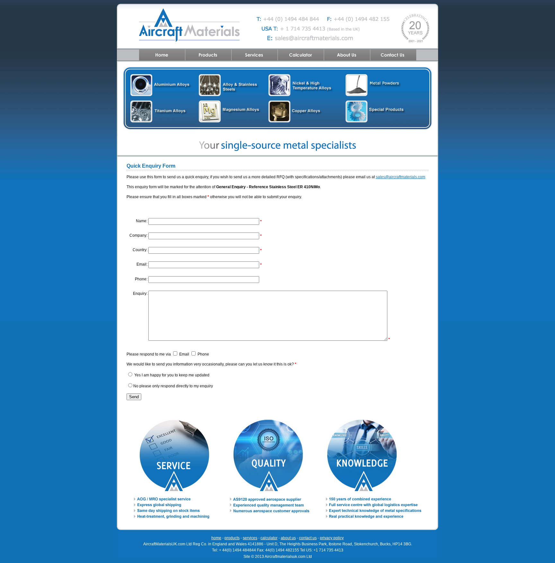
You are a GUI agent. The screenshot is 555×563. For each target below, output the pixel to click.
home (216, 538)
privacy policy (332, 538)
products (232, 538)
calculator (269, 538)
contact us (308, 538)
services (250, 538)
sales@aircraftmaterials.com (400, 177)
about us (288, 538)
